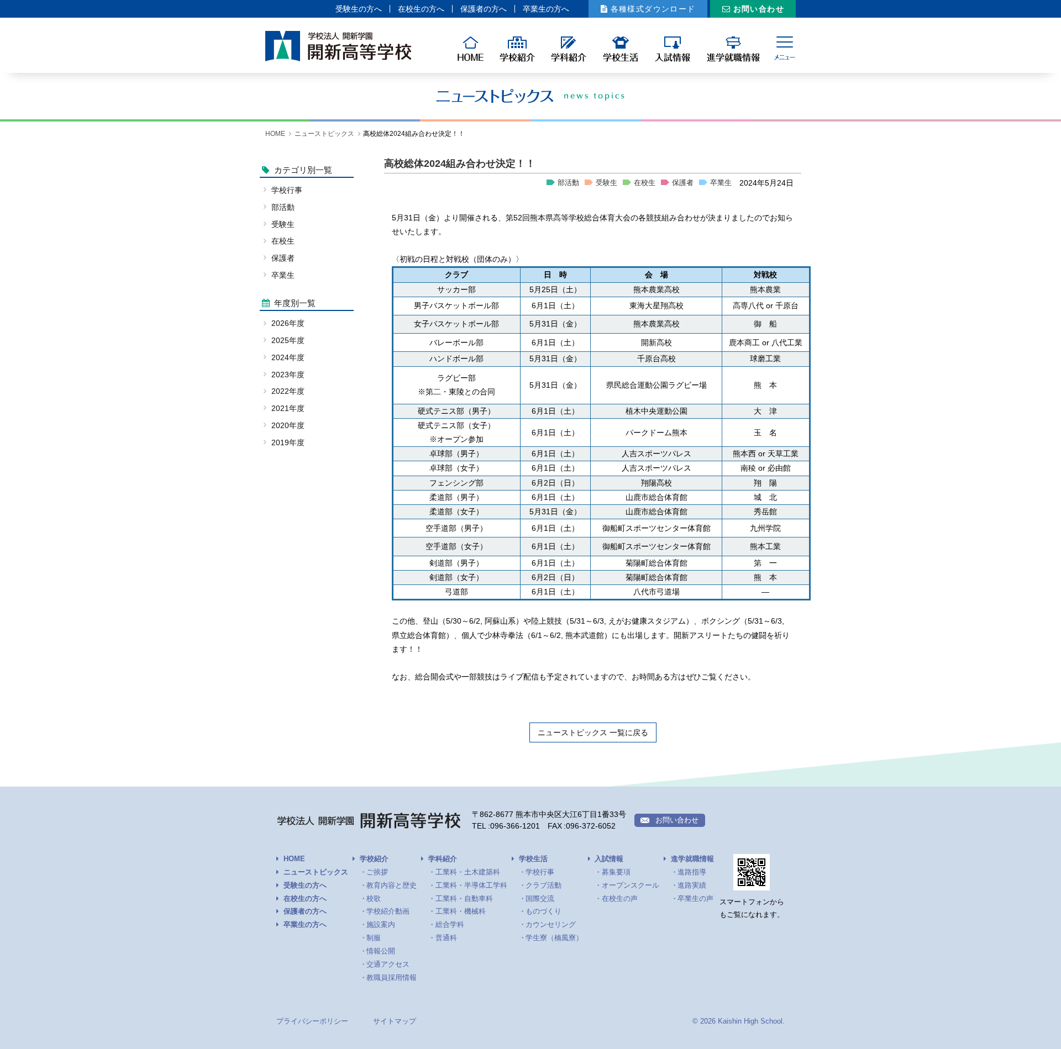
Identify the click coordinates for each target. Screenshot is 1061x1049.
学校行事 (286, 190)
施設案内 (380, 925)
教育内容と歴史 (391, 885)
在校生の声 (620, 899)
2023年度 (287, 374)
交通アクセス (387, 964)
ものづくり (543, 911)
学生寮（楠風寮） (554, 938)
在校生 (644, 183)
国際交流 (540, 899)
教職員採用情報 (391, 978)
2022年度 (287, 391)
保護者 (683, 183)
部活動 (568, 183)
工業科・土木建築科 (467, 872)
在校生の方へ (421, 9)
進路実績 (691, 885)
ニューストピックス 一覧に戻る (593, 732)
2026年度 (287, 323)
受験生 (606, 183)
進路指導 (691, 872)
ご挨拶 (377, 872)
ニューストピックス (324, 134)
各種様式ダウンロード (653, 8)
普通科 (446, 938)
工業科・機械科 (460, 911)
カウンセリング (551, 925)
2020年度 (287, 425)
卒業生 (721, 183)
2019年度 (287, 442)
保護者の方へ (483, 9)
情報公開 (380, 951)
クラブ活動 (543, 885)
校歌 (373, 899)
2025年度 (287, 340)
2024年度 (287, 357)
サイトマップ (394, 1021)
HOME (275, 134)
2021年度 (287, 408)
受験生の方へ (358, 9)
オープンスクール (630, 885)
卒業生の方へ (546, 9)
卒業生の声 (695, 899)
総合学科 (449, 925)
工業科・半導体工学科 (471, 885)
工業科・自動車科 (464, 899)
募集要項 (616, 872)
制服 (373, 938)
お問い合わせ (758, 8)
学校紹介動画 (387, 911)
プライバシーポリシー (312, 1021)
